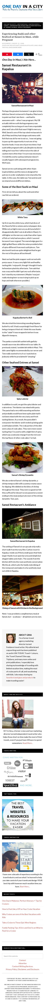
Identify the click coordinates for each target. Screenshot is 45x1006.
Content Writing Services (22, 966)
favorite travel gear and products (19, 677)
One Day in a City (22, 8)
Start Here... (25, 886)
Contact (22, 960)
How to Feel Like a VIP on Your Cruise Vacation (21, 909)
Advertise (23, 963)
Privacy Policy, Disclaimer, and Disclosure (22, 969)
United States (34, 24)
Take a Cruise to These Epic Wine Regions (19, 922)
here (19, 47)
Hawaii (6, 25)
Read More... (27, 743)
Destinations (22, 24)
